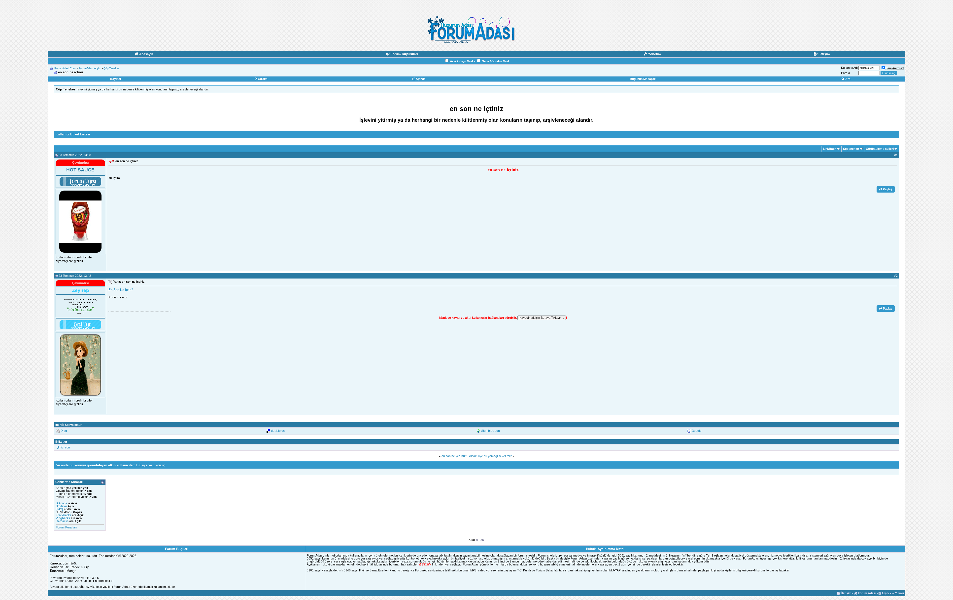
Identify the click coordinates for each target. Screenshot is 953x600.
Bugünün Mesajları (643, 79)
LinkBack (829, 148)
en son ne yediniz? (454, 456)
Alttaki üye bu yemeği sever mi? (490, 456)
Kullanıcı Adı (849, 67)
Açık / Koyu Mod (461, 61)
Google (697, 430)
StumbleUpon (490, 430)
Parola (845, 73)
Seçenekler (851, 148)
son (67, 447)
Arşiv (885, 593)
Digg (64, 430)
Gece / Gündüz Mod (495, 61)
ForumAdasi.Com (64, 68)
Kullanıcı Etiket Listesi (73, 134)
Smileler (61, 506)
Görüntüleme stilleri (880, 148)
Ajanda (420, 79)
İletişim (846, 593)
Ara (848, 79)
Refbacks (62, 521)
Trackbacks (63, 515)
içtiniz (60, 447)
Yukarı (899, 593)
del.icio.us (278, 430)
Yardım (262, 79)
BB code (61, 503)
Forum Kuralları (66, 527)
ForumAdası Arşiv (89, 68)
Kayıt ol (115, 79)
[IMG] (59, 509)
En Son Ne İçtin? (120, 290)
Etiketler (61, 441)
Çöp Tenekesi (111, 68)
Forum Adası (866, 593)
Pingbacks (63, 518)
